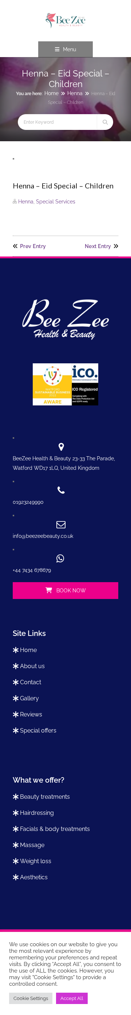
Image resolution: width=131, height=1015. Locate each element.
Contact (30, 682)
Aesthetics (34, 877)
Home (51, 93)
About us (32, 666)
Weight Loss (35, 861)
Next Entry (98, 246)
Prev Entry (33, 246)
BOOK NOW (70, 590)
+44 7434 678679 (32, 570)
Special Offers (38, 730)
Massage (32, 845)
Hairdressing (37, 812)
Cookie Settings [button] (30, 998)
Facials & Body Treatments (55, 828)
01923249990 (28, 502)
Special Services (55, 202)
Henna (75, 93)
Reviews (31, 714)
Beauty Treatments (45, 796)
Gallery (29, 698)
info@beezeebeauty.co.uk (43, 536)
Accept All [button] (71, 998)
